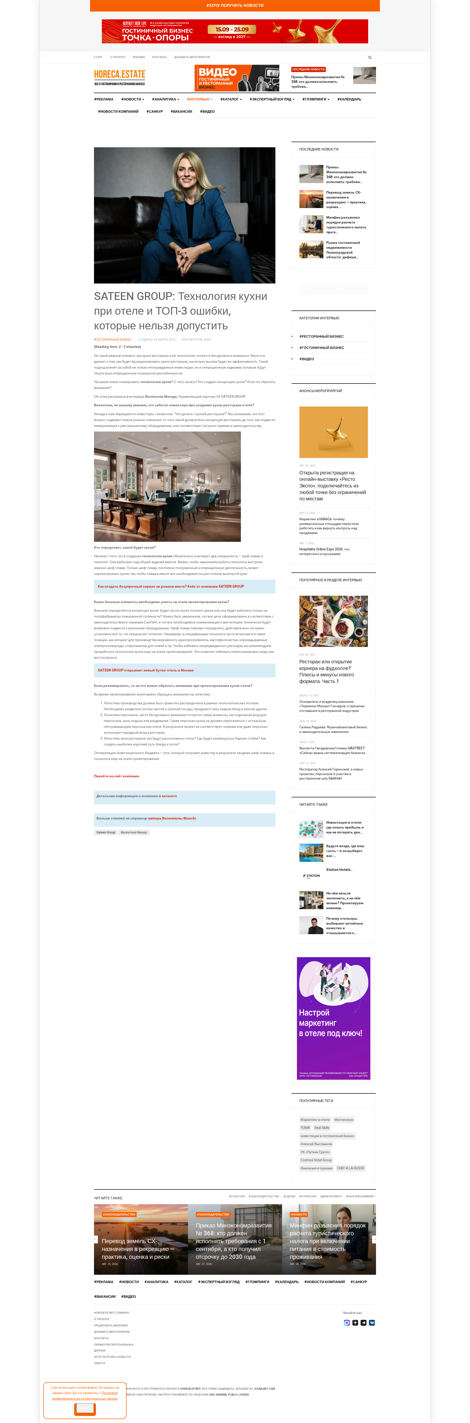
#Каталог (229, 99)
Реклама (139, 57)
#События (237, 1196)
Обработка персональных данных (113, 1348)
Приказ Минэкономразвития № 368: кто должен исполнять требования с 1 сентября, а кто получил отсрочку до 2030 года (234, 1241)
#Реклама (103, 99)
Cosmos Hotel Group (316, 1160)
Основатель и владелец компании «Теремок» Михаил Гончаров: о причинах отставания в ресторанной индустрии (332, 706)
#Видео (207, 111)
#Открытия (307, 1196)
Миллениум (343, 1119)
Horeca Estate (190, 1389)
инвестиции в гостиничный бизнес (327, 1135)
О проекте (117, 57)
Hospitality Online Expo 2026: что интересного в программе (324, 552)
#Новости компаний (118, 111)
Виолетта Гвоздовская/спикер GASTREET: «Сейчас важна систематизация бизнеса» (332, 750)
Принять (85, 1408)
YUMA (305, 1127)
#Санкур (154, 111)
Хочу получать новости (112, 1357)
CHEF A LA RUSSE (350, 1168)
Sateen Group (105, 832)
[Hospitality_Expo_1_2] (235, 31)
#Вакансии (181, 111)
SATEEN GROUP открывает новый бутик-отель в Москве (146, 670)
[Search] (370, 57)
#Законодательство (264, 1196)
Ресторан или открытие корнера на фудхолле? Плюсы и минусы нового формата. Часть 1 (326, 671)
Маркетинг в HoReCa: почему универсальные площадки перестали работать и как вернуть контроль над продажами (329, 526)
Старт (98, 57)
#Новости (131, 99)
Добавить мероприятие (192, 57)
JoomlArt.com (264, 1389)
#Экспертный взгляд (271, 99)
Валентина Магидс (134, 832)
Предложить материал (111, 1326)
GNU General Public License (229, 1395)
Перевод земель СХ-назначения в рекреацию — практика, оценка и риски (138, 1249)
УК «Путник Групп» (315, 1152)
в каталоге (167, 796)
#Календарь (349, 99)
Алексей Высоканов (316, 1144)
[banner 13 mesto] (333, 1018)
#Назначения (356, 1196)
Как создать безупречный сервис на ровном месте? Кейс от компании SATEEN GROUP (171, 586)
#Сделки (289, 1196)
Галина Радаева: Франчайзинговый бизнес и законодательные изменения (333, 729)
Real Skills (322, 1127)
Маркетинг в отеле (315, 1119)
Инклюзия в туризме (317, 1168)
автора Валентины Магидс (172, 818)
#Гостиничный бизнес (321, 347)
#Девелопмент (331, 1196)
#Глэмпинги (314, 99)
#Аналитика (164, 99)
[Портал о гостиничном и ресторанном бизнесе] (119, 77)
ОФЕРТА (99, 1363)
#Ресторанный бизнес (321, 336)
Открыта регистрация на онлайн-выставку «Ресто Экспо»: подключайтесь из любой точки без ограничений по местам (332, 486)
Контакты (159, 57)
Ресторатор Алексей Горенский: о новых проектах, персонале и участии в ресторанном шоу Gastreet (331, 774)
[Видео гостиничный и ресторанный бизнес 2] (237, 77)
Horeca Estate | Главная (111, 1313)
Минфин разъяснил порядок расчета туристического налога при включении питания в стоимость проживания (328, 1241)
